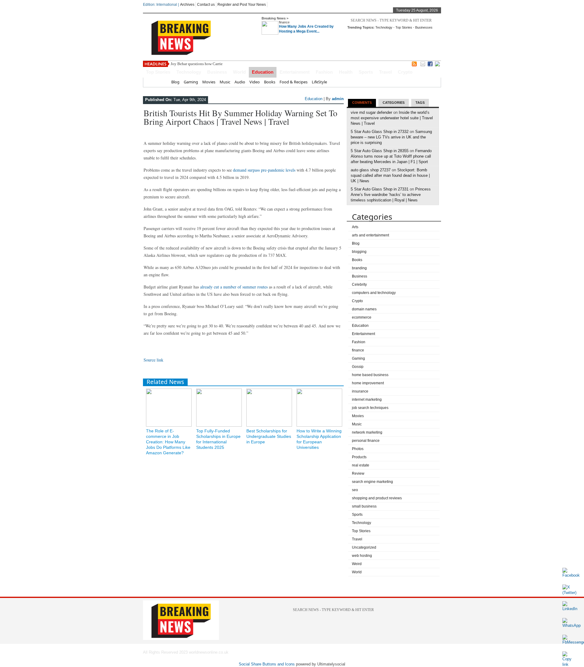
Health (346, 72)
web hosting (362, 556)
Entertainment (295, 72)
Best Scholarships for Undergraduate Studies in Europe (268, 436)
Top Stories (403, 27)
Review (358, 473)
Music (225, 82)
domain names (364, 309)
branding (359, 268)
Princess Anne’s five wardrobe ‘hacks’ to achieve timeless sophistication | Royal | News (391, 194)
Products (359, 457)
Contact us (206, 4)
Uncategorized (364, 547)
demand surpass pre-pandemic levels (264, 170)
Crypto (405, 72)
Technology (383, 27)
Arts (355, 227)
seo (355, 490)
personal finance (366, 440)
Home (161, 82)
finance (284, 22)
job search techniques (370, 408)
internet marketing (367, 399)
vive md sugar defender (371, 112)
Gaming (191, 82)
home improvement (368, 383)
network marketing (367, 432)
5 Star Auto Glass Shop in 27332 (379, 131)
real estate (360, 465)
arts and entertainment (370, 235)
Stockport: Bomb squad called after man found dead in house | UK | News (390, 175)
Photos (357, 449)
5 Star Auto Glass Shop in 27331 (379, 189)
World (239, 72)
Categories (394, 102)
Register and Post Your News (241, 4)
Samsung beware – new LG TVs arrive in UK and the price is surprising (391, 137)
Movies (208, 82)
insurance (360, 391)
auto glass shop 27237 (371, 170)
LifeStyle (319, 82)
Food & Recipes (294, 82)
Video (254, 82)
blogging (359, 252)
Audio (240, 82)
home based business (370, 375)
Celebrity (359, 284)
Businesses (424, 27)
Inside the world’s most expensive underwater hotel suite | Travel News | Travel (392, 118)
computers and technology (374, 293)
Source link (153, 360)
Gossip (357, 367)
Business (217, 72)
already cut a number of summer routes (234, 287)
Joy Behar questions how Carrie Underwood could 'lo (214, 63)
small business (364, 506)
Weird (357, 564)
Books (269, 82)
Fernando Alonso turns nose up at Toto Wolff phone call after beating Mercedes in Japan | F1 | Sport (391, 156)
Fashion (324, 72)
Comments (362, 102)
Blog (175, 82)
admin (338, 98)
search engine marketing (372, 482)
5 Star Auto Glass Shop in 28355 (379, 150)
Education (262, 72)
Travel (385, 72)
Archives (187, 4)
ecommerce (361, 317)
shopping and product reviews (377, 498)
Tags (420, 102)
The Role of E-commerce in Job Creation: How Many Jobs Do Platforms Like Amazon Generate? (168, 441)
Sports (366, 72)
